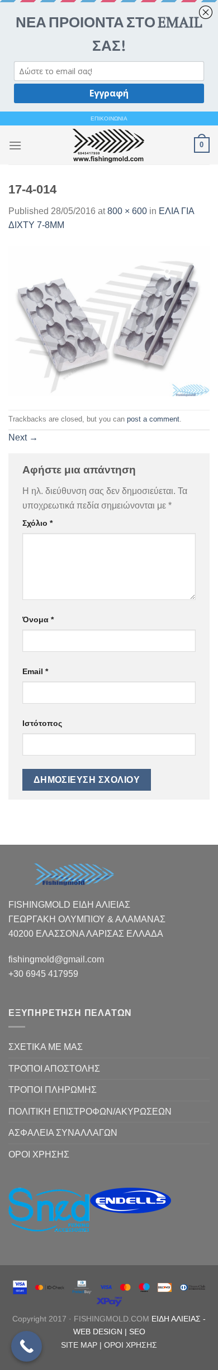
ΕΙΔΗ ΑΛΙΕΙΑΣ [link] (177, 1318)
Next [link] (23, 437)
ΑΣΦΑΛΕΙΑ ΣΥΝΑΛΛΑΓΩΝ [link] (62, 1132)
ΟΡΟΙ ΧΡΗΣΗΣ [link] (38, 1154)
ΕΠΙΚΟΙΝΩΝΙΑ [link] (109, 118)
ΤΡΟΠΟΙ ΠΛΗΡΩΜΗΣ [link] (52, 1090)
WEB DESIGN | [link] (101, 1331)
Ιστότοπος (42, 723)
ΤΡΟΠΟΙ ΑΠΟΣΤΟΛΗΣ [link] (54, 1068)
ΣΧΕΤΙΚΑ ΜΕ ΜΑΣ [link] (45, 1047)
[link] (108, 144)
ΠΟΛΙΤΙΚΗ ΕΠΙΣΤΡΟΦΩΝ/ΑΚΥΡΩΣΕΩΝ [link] (90, 1111)
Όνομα (38, 619)
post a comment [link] (153, 419)
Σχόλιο (37, 523)
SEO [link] (137, 1331)
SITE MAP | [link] (82, 1344)
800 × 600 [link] (127, 211)
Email (35, 671)
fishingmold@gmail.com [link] (56, 959)
